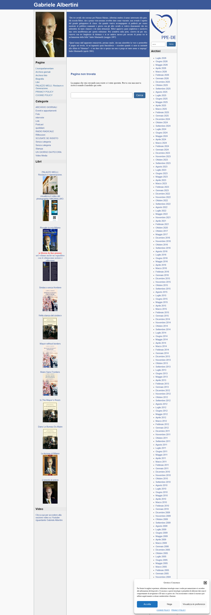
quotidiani (40, 128)
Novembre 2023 (163, 156)
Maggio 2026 (162, 65)
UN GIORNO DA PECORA (48, 152)
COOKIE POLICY (163, 610)
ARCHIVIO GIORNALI (46, 107)
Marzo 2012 (161, 421)
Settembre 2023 (163, 163)
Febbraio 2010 (162, 505)
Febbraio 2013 (162, 383)
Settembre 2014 (163, 329)
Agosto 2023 (161, 166)
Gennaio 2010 (162, 509)
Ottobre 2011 (162, 438)
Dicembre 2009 (163, 512)
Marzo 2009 (161, 543)
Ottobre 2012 (162, 397)
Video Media (41, 155)
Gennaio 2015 (162, 315)
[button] (205, 582)
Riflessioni (40, 135)
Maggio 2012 (162, 414)
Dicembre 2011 (163, 431)
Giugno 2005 (162, 560)
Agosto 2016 (161, 251)
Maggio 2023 (162, 176)
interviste (40, 117)
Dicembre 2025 (163, 82)
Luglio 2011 (161, 448)
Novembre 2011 (163, 434)
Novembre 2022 (163, 197)
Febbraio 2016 (162, 271)
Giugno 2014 (162, 336)
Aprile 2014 (161, 343)
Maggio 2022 (162, 214)
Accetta (147, 604)
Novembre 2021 (163, 217)
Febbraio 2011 (162, 465)
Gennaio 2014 (162, 353)
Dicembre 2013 (163, 356)
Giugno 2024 (162, 132)
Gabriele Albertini (56, 4)
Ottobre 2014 (162, 326)
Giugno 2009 (162, 533)
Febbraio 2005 (162, 570)
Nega (169, 604)
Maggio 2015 (162, 302)
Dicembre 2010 (163, 471)
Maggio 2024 (162, 136)
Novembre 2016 (163, 241)
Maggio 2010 (162, 495)
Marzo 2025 (161, 109)
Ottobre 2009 (162, 519)
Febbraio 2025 (162, 112)
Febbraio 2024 (162, 146)
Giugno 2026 (162, 61)
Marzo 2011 (161, 461)
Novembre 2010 (163, 475)
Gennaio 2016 (162, 275)
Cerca (139, 95)
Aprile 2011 (161, 458)
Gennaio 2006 (162, 546)
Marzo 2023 (161, 183)
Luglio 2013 (161, 370)
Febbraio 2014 (162, 349)
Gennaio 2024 (162, 149)
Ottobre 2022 (162, 200)
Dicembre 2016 (163, 237)
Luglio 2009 (161, 529)
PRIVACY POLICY (178, 610)
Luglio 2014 (161, 332)
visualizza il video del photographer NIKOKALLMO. (50, 197)
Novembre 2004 (163, 577)
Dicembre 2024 (163, 119)
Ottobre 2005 (162, 553)
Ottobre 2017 (162, 231)
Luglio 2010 (161, 488)
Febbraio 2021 (162, 224)
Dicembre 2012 (163, 390)
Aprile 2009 (161, 539)
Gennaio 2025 (162, 115)
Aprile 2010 (161, 499)
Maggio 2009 (162, 536)
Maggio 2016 (162, 261)
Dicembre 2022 (163, 193)
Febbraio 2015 (162, 312)
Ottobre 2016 (162, 244)
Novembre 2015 (163, 282)
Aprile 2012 (161, 417)
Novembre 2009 (163, 516)
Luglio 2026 (161, 58)
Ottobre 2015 (162, 285)
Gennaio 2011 (162, 468)
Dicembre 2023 (163, 153)
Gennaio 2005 (162, 573)
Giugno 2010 (162, 492)
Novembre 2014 (163, 322)
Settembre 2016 (163, 248)
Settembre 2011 (163, 441)
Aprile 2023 (161, 180)
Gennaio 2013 (162, 387)
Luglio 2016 (161, 254)
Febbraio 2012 (162, 424)
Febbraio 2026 (162, 75)
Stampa (39, 148)
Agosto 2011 (161, 444)
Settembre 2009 (163, 522)
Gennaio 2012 (162, 427)
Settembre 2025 (163, 88)
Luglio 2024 (161, 129)
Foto (38, 114)
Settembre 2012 (163, 400)
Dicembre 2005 (163, 550)
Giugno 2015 (162, 299)
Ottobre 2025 (162, 85)
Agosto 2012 (161, 404)
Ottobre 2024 (162, 122)
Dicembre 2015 (163, 278)
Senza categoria (43, 141)
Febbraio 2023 (162, 187)
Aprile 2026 (161, 68)
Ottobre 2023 (162, 159)
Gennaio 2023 (162, 190)
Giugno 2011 (161, 451)
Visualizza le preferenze (194, 604)
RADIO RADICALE (45, 131)
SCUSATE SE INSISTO (47, 138)
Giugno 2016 (162, 258)
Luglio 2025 (161, 95)
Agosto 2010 (161, 485)
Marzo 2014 (161, 346)
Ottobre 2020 (162, 227)
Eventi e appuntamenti (46, 110)
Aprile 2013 (161, 380)
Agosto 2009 (161, 526)
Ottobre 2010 (162, 478)
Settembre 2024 (163, 126)
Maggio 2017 (162, 234)
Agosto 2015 (161, 292)
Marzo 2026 (161, 71)
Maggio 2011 (162, 455)
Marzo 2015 (161, 309)
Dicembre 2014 (163, 319)
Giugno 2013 (162, 373)
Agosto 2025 (161, 92)
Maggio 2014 (162, 339)
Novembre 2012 (163, 393)
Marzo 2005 (161, 566)
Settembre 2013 (163, 366)
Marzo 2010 (161, 502)
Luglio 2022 (161, 210)
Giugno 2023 (162, 173)
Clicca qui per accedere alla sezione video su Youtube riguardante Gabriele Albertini (49, 517)
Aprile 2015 (161, 305)
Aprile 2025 (161, 105)
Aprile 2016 (161, 265)
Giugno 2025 (162, 98)
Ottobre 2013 (162, 363)
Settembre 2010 (163, 482)
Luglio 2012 (161, 407)
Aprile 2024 (161, 139)
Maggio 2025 (162, 102)
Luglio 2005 (161, 556)
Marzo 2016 (161, 268)
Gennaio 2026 (162, 78)
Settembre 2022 (163, 204)
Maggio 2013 (162, 377)
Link (37, 121)
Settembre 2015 (163, 288)
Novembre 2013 (163, 360)
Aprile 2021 (161, 221)
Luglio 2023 (161, 170)
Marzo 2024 (161, 143)
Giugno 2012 (162, 410)
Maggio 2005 (162, 563)
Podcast (39, 124)
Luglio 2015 (161, 295)
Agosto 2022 (161, 207)
